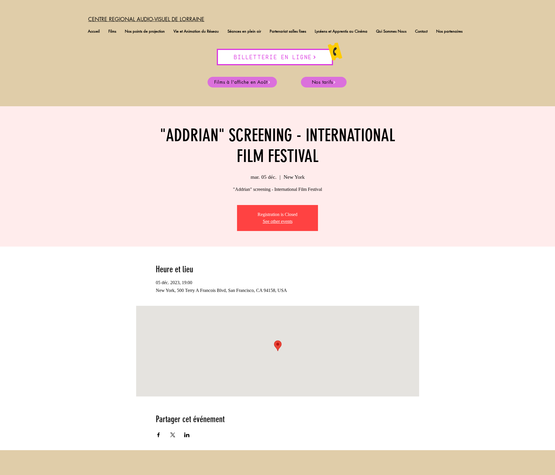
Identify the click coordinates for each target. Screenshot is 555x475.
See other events (278, 221)
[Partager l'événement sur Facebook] (158, 435)
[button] (112, 31)
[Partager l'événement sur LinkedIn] (187, 435)
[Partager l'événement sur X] (172, 435)
